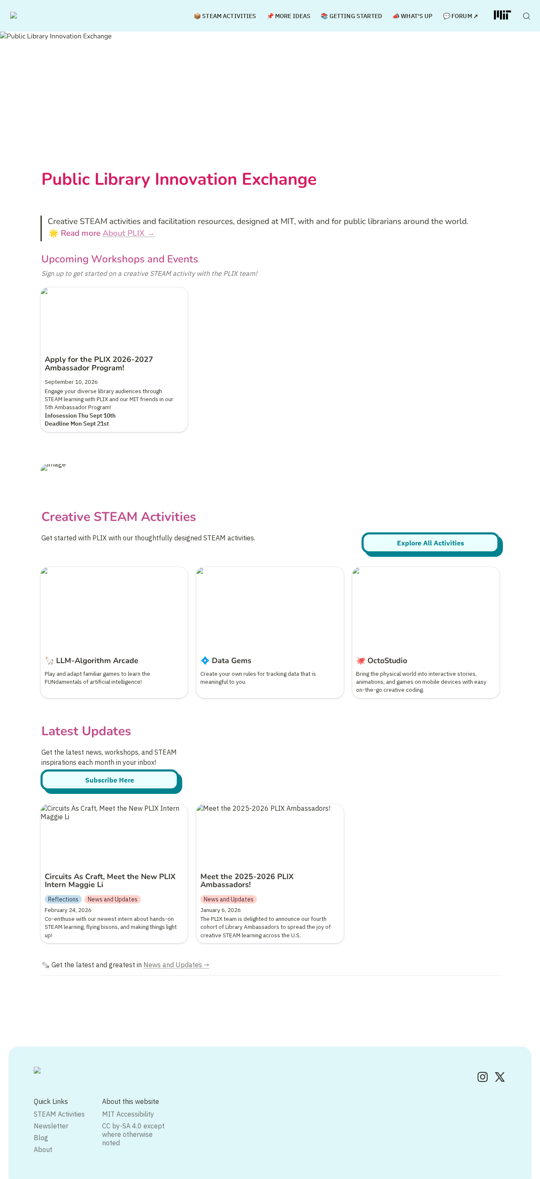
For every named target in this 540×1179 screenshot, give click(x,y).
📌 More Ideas (289, 16)
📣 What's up (412, 16)
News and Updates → (176, 964)
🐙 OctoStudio (374, 571)
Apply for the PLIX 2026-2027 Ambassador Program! (108, 295)
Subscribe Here (109, 780)
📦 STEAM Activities (225, 16)
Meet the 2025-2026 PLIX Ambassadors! (260, 808)
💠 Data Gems (218, 571)
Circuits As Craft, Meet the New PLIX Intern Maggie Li (106, 812)
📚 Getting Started (351, 16)
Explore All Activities (430, 543)
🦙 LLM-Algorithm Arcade (79, 571)
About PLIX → (129, 233)
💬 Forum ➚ (460, 16)
